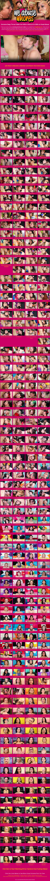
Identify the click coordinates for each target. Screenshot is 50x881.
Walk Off (6, 560)
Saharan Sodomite (18, 372)
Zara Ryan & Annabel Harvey (31, 764)
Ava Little (19, 754)
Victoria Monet (19, 774)
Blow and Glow (19, 86)
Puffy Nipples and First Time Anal (6, 685)
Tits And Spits (6, 229)
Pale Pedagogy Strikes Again (6, 417)
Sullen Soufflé (43, 220)
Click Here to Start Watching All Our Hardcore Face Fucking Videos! (25, 869)
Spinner (6, 479)
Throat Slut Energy (6, 95)
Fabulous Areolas (43, 399)
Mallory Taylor (6, 695)
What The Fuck (6, 658)
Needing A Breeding (6, 256)
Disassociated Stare (44, 363)
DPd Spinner (43, 426)
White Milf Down (43, 551)
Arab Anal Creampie (44, 292)
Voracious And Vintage (18, 238)
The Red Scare (6, 649)
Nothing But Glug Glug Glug (43, 193)
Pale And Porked (43, 604)
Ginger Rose (43, 784)
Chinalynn (44, 834)
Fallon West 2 (43, 735)
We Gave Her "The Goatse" (43, 622)
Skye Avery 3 (31, 735)
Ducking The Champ (19, 649)
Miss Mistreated (6, 354)
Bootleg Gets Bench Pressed (18, 220)
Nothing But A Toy (18, 157)
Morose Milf (6, 426)
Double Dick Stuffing (31, 238)
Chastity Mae (18, 695)
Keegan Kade (6, 735)
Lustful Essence (31, 193)
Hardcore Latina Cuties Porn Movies (28, 876)
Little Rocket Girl (44, 390)
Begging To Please (6, 148)
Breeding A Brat (31, 229)
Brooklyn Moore (44, 744)
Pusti (19, 515)
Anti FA (18, 417)
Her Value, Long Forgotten (44, 112)
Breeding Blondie (43, 274)
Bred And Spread (43, 283)
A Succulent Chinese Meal (6, 104)
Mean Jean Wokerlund (43, 211)
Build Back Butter (18, 479)
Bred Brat (31, 300)
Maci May (6, 774)
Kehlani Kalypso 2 (18, 744)
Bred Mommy (44, 345)
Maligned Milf (6, 318)
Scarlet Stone (18, 794)
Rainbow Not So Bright (31, 121)
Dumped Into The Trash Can (43, 372)
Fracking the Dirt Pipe (6, 488)
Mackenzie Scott (18, 863)
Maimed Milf (31, 390)
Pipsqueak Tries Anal (44, 471)
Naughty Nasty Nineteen (44, 354)
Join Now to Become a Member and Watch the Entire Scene (25, 66)
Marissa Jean (43, 725)
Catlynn (31, 685)
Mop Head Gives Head (18, 211)
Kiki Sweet (31, 843)
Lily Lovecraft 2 (19, 764)
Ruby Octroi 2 (31, 794)
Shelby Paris (18, 705)
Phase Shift (31, 533)
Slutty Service (6, 139)
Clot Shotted (43, 309)
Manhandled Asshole (19, 453)
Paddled (18, 318)
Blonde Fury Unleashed (31, 148)
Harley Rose (31, 744)
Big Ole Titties (44, 569)
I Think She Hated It (44, 488)
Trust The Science (18, 381)
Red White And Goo (6, 372)
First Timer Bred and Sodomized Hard (44, 265)
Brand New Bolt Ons (31, 488)
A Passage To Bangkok (31, 622)
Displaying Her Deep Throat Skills (6, 202)
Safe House (6, 676)
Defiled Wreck (44, 130)
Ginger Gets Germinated (6, 327)
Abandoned (44, 336)
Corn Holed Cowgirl (44, 613)
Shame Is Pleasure (6, 157)
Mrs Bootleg (18, 426)
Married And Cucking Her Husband (19, 274)
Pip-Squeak (19, 533)
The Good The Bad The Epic (43, 524)
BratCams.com (44, 876)
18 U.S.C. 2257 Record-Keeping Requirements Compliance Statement (25, 879)
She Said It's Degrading (31, 318)
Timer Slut (19, 462)
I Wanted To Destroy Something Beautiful (6, 309)
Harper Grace (31, 804)
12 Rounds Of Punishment (6, 471)
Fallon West (43, 843)
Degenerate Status (31, 104)
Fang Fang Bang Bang (43, 533)
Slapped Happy (19, 488)
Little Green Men (43, 256)
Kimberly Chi (43, 824)
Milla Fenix (31, 834)
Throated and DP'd (31, 372)
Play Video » (19, 686)
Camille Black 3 (19, 814)
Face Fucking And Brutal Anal (31, 649)
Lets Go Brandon (6, 462)
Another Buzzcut (6, 444)
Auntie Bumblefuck (18, 622)
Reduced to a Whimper (18, 121)
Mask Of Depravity (43, 166)
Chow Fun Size (6, 542)
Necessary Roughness (18, 613)
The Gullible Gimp (6, 381)
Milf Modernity (44, 497)
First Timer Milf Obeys (6, 238)
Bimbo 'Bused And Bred (31, 283)
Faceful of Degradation (18, 95)
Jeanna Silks (43, 695)
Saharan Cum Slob (43, 408)
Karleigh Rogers (19, 843)
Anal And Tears (6, 604)
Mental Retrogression (44, 453)
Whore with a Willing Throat (18, 112)
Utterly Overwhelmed (31, 551)
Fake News (19, 578)
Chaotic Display (44, 139)
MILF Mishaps (31, 506)
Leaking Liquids (19, 408)
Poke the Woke (19, 283)
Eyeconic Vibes (31, 86)
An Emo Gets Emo (31, 667)
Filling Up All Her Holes (43, 175)
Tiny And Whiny (19, 444)
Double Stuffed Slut (19, 139)
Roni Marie (31, 725)
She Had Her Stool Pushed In (18, 399)
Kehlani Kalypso (6, 754)
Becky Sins (19, 725)
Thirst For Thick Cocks (31, 166)
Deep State (44, 479)
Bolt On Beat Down (19, 551)
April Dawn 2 (31, 774)
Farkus (43, 300)
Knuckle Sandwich (18, 256)
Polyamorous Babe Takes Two (6, 193)
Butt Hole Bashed (6, 622)
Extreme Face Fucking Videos (14, 875)
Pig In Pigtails (6, 587)
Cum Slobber (43, 86)
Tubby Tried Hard (6, 515)
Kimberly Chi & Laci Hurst (19, 804)
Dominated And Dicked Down (19, 435)
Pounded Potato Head (43, 95)
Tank (44, 685)
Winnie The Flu (44, 587)
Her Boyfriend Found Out (6, 300)
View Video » (44, 736)
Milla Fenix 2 (6, 814)
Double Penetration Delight (43, 202)
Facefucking (38, 876)
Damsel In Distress (31, 515)
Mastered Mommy (18, 471)
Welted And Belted (6, 363)
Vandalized (31, 309)
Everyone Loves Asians (31, 640)
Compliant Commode (31, 676)
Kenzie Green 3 (19, 834)
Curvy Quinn (6, 705)
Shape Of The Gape (19, 631)
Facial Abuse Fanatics (44, 649)
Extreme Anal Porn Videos (37, 875)
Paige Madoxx (6, 843)
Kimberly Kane (19, 735)
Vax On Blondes (31, 292)
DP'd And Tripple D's (31, 569)
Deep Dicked (43, 515)
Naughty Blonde (31, 157)
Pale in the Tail (31, 77)
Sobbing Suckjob (43, 444)
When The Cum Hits (31, 112)
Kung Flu (6, 596)
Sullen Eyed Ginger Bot (18, 229)
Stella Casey (31, 705)
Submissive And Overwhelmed (31, 613)
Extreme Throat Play (6, 184)
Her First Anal (31, 604)
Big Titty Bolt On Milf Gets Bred (31, 274)
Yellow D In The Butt (19, 640)
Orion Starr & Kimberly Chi (6, 824)
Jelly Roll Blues (19, 604)
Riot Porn (19, 587)
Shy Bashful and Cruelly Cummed (19, 363)
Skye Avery (19, 784)
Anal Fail (31, 587)
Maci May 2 (6, 744)
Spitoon (18, 309)
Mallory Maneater (6, 715)
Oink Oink (19, 542)
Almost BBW (31, 560)
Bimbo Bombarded (6, 390)
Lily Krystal (44, 863)
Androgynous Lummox (6, 569)
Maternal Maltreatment (31, 453)
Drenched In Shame (31, 139)
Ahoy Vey (44, 462)
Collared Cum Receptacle (31, 220)
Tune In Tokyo (19, 667)
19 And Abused (19, 658)
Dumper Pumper (6, 408)
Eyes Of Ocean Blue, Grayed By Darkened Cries (6, 551)
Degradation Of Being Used (6, 175)
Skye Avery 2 (43, 774)
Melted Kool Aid (44, 417)
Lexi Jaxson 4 (31, 853)
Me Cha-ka (44, 381)
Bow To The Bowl (18, 569)
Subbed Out (31, 363)
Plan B (19, 300)
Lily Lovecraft (18, 853)
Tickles (18, 327)
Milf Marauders (6, 292)
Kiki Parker (31, 754)
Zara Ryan (44, 764)
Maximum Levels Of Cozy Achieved (31, 399)
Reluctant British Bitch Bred (6, 336)
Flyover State (31, 631)
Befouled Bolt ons (31, 479)
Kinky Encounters (18, 184)
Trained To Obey (43, 148)
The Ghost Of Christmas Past (31, 327)
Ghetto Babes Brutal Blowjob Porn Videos (11, 876)
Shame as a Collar (6, 121)
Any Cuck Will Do (31, 184)
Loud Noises (31, 381)
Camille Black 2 (31, 824)
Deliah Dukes (6, 804)
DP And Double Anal (31, 658)
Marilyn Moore (6, 764)
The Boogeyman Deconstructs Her (44, 238)
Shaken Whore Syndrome (44, 327)
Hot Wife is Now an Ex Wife (31, 265)
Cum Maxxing (31, 95)
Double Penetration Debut (6, 112)
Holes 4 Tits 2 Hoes (6, 524)
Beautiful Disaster (43, 184)
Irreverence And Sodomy (19, 676)
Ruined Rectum (19, 524)
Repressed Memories (44, 506)
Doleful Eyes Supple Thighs (18, 265)
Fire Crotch (44, 667)
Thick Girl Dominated (6, 211)
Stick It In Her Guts (31, 435)
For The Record (6, 497)
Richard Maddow (43, 542)
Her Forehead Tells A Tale (44, 658)
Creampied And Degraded (44, 318)
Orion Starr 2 (31, 814)
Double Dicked (31, 497)
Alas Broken (43, 104)
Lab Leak (19, 497)
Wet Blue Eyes (19, 336)
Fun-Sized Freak (6, 533)
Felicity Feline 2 (6, 863)
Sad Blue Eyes (6, 667)
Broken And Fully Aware (31, 542)
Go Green (31, 408)
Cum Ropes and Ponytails (19, 104)
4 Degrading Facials (6, 453)
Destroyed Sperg (31, 444)
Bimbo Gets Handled (31, 247)
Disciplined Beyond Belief (31, 462)
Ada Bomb (19, 715)
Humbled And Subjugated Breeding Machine (6, 283)
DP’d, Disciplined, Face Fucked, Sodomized (44, 640)
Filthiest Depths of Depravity (43, 77)
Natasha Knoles (44, 794)
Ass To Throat (31, 417)
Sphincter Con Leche (31, 524)
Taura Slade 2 (43, 853)
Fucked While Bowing (6, 578)
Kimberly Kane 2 (6, 725)
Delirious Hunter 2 (6, 834)
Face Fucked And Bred (18, 354)
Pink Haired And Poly (44, 247)
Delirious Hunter (31, 863)
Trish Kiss (44, 715)
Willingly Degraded (31, 130)
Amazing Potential (43, 578)
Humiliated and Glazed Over (6, 130)
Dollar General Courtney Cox (43, 435)
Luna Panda (43, 754)
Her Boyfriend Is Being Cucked (6, 435)
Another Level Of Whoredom (31, 202)
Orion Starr (19, 824)
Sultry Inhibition (44, 157)
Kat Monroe (43, 705)
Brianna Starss (31, 695)
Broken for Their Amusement (44, 121)
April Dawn (31, 784)
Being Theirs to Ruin (6, 77)
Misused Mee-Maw (31, 426)
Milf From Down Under (18, 166)
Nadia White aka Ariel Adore (6, 794)
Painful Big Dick (19, 506)
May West (6, 853)
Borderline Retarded (44, 596)
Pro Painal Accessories (18, 596)
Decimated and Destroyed (31, 471)
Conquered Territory (19, 148)
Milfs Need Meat (18, 247)
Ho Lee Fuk (19, 292)
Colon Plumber (44, 560)
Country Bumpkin (18, 130)
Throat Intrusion (31, 175)
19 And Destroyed (31, 596)
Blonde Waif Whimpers (6, 247)
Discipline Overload (31, 578)
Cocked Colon (31, 354)
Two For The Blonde (19, 193)
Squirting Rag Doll (18, 175)
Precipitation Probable (43, 229)
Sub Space (6, 613)
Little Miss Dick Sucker (6, 220)
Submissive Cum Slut (6, 166)
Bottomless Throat (44, 631)
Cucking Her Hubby (31, 256)
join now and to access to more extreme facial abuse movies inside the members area (27, 30)
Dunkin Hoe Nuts (6, 506)
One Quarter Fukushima (18, 390)
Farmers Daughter (6, 631)
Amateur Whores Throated (25, 875)
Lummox (19, 560)
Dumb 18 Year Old (18, 685)
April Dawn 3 (31, 715)
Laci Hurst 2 (43, 814)
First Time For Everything (6, 640)
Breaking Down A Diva (18, 77)
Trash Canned (44, 676)
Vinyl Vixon (6, 784)
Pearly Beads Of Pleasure (19, 202)
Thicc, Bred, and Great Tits (31, 211)
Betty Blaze (43, 804)
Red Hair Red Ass (6, 399)
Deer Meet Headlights (6, 86)
